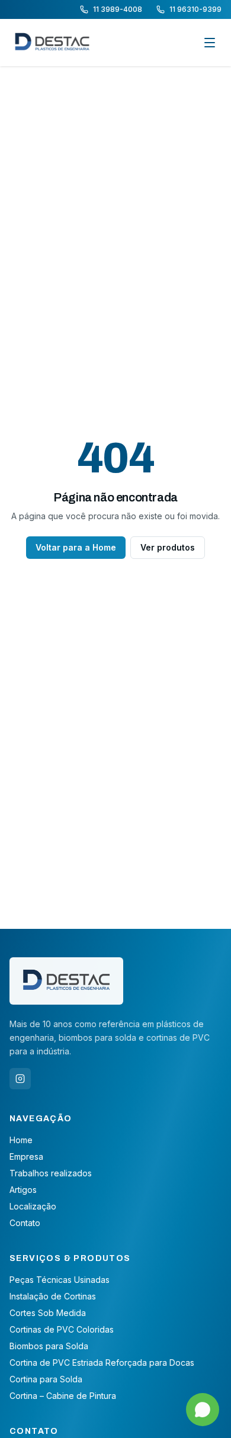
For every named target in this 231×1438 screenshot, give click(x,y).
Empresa (26, 1156)
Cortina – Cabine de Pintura (62, 1396)
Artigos (23, 1190)
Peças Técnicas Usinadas (59, 1280)
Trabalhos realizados (50, 1173)
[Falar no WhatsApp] (202, 1409)
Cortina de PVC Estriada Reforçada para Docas (101, 1362)
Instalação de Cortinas (52, 1296)
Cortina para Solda (45, 1379)
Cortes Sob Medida (47, 1313)
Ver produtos (167, 547)
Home (21, 1140)
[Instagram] (20, 1078)
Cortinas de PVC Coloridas (61, 1329)
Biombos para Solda (48, 1346)
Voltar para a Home (76, 547)
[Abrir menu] (210, 42)
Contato (24, 1223)
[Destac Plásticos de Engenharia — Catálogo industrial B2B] (52, 42)
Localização (32, 1206)
